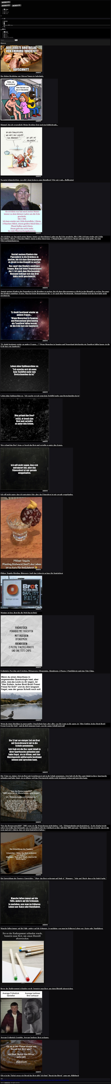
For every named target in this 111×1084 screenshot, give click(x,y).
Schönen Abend (34, 1080)
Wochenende (11, 1080)
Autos (40, 1080)
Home (6, 9)
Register (6, 21)
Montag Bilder (4, 1080)
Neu (6, 10)
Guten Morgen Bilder (19, 1080)
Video (11, 25)
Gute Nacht (27, 1080)
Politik (43, 1080)
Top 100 (7, 12)
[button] (57, 22)
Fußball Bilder (58, 1080)
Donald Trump (65, 1080)
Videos (6, 36)
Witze (6, 34)
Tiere (46, 1080)
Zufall (6, 13)
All (4, 18)
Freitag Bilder (51, 1080)
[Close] (1, 29)
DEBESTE (7, 1082)
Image (6, 25)
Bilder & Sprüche (9, 37)
